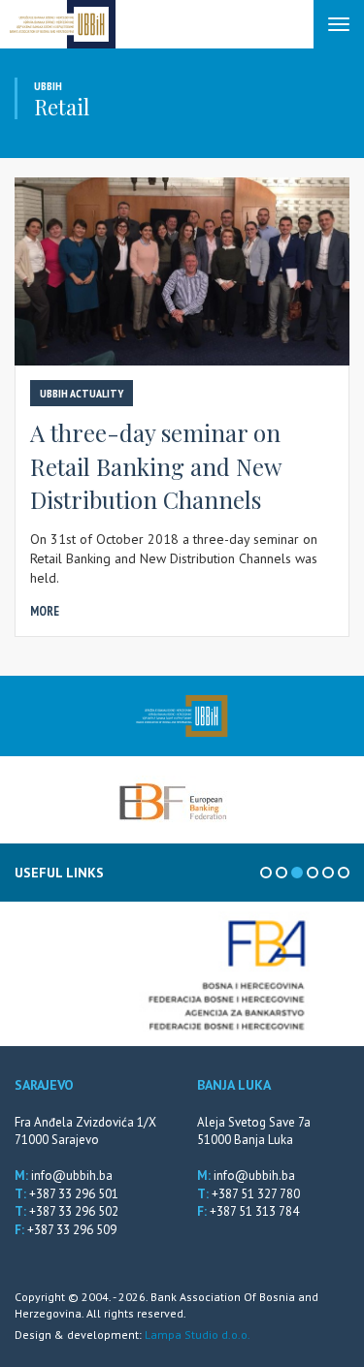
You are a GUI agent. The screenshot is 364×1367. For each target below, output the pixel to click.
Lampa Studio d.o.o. (197, 1334)
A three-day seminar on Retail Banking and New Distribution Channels (155, 466)
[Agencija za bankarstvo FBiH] (182, 974)
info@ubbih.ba (72, 1175)
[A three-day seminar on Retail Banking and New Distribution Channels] (182, 271)
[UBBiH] (182, 716)
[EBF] (172, 800)
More (44, 611)
